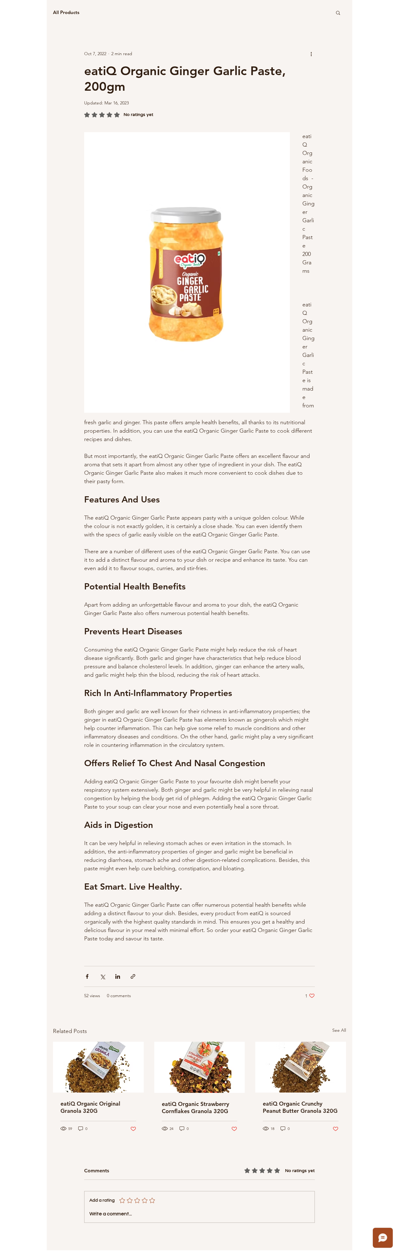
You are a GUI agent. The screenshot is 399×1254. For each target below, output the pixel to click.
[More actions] (311, 53)
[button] (338, 12)
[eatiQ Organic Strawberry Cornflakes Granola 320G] (199, 1067)
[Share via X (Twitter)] (102, 976)
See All (339, 1030)
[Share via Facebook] (87, 976)
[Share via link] (133, 976)
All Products (66, 12)
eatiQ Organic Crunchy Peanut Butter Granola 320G (300, 1107)
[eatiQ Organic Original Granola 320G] (98, 1067)
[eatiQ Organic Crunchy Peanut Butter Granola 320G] (300, 1067)
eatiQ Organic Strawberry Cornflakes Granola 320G (195, 1107)
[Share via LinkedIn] (118, 976)
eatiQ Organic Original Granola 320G (90, 1107)
